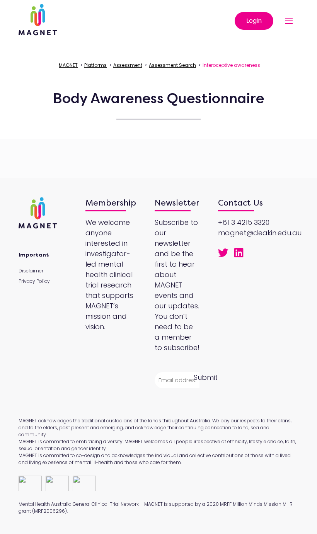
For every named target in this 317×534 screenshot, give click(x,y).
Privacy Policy (34, 281)
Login (254, 20)
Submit (206, 377)
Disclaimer (31, 270)
